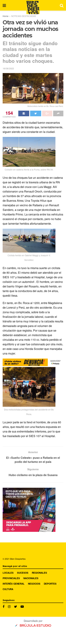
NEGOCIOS (34, 583)
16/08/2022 (8, 68)
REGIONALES (39, 572)
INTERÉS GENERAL (13, 583)
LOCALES (8, 572)
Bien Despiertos (18, 558)
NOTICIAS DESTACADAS (23, 15)
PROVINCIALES (11, 578)
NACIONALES (30, 578)
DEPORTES (50, 583)
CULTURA (8, 589)
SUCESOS (22, 572)
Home (5, 15)
